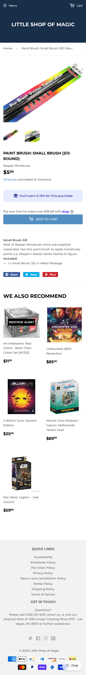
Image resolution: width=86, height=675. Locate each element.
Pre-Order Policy (43, 567)
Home (7, 48)
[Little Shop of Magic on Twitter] (30, 639)
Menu (13, 5)
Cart (79, 5)
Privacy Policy (43, 573)
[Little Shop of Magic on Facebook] (38, 639)
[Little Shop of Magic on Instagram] (45, 639)
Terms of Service (43, 594)
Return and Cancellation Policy (43, 578)
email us (53, 614)
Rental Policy (43, 583)
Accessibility (43, 557)
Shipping (10, 179)
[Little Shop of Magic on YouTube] (53, 639)
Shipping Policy (43, 589)
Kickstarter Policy (43, 562)
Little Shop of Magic (43, 24)
